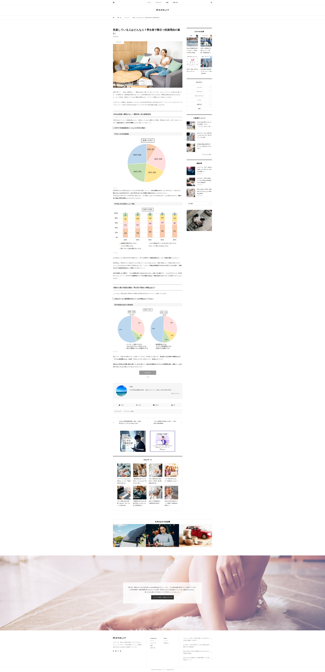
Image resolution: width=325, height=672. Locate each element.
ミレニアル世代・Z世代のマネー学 (162, 597)
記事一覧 (175, 2)
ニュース (199, 87)
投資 (132, 411)
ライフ (149, 2)
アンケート (128, 411)
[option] (129, 535)
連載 (167, 2)
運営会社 (166, 643)
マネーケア (158, 2)
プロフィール (174, 393)
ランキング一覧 (206, 154)
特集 (199, 108)
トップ (165, 640)
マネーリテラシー (199, 96)
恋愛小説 (199, 104)
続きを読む (148, 372)
